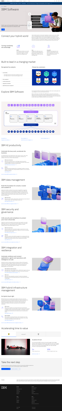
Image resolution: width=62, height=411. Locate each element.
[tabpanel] (31, 346)
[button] (59, 1)
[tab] (8, 334)
